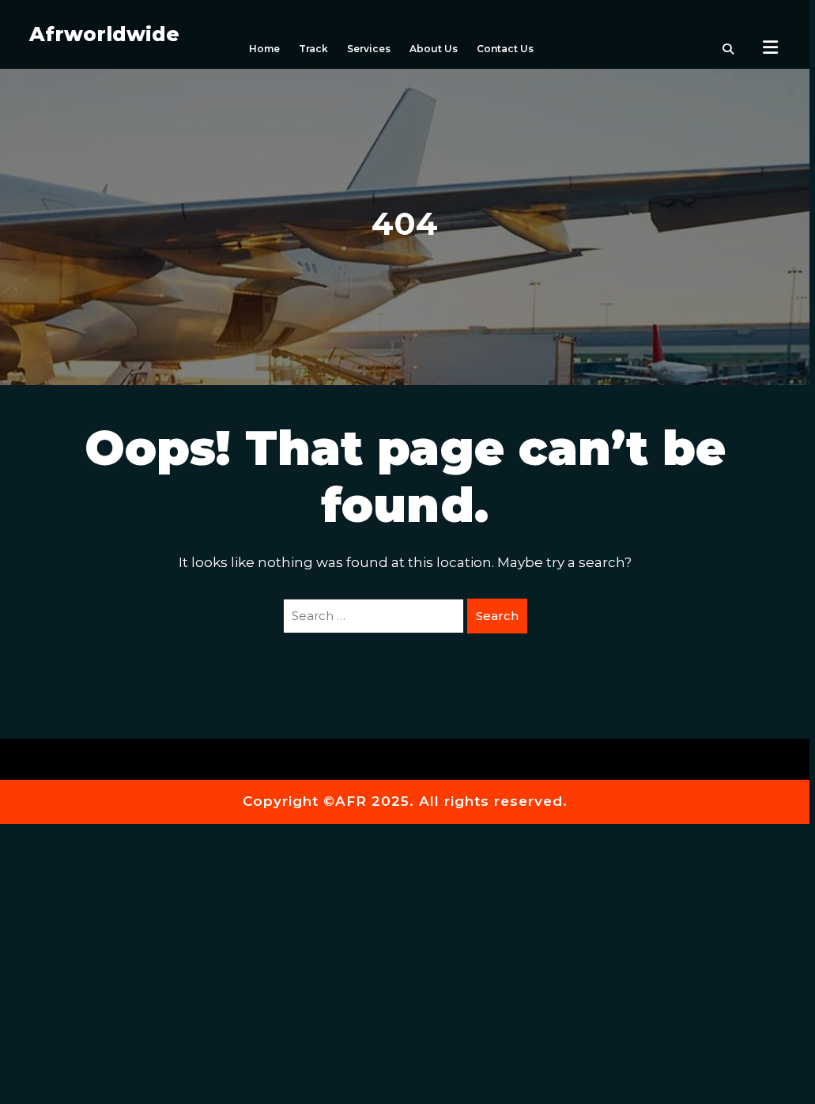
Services (369, 49)
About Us (433, 49)
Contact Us (505, 49)
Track (313, 49)
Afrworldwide (104, 34)
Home (264, 49)
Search (497, 615)
